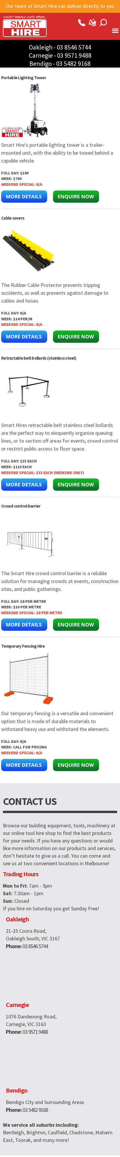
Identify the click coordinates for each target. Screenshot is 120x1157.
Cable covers (12, 218)
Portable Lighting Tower (23, 77)
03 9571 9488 (74, 55)
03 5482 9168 (73, 63)
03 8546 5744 (74, 47)
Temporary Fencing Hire (23, 646)
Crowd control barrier (20, 506)
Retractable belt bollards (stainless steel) (38, 358)
